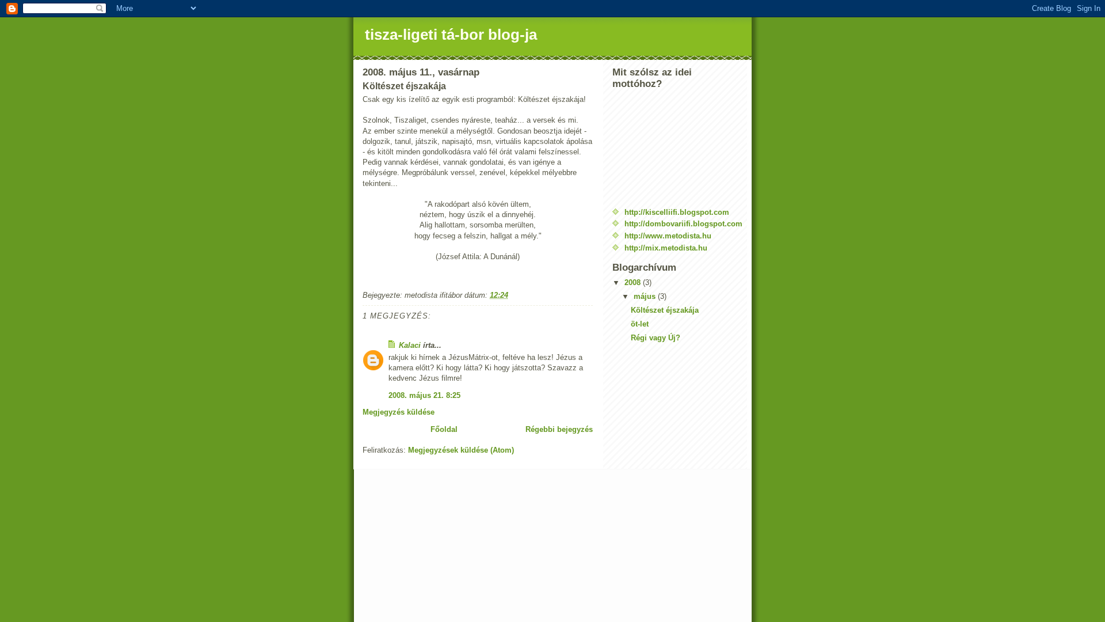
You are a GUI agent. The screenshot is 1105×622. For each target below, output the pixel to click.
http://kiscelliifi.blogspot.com (676, 212)
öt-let (640, 324)
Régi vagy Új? (655, 337)
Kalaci (410, 345)
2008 (633, 282)
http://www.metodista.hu (667, 236)
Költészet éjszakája (665, 310)
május (646, 296)
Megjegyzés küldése (399, 412)
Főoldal (444, 429)
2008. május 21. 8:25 (424, 395)
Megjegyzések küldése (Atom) (461, 450)
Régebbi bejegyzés (559, 429)
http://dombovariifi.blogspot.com (683, 223)
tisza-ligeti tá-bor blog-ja (451, 34)
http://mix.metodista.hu (665, 248)
